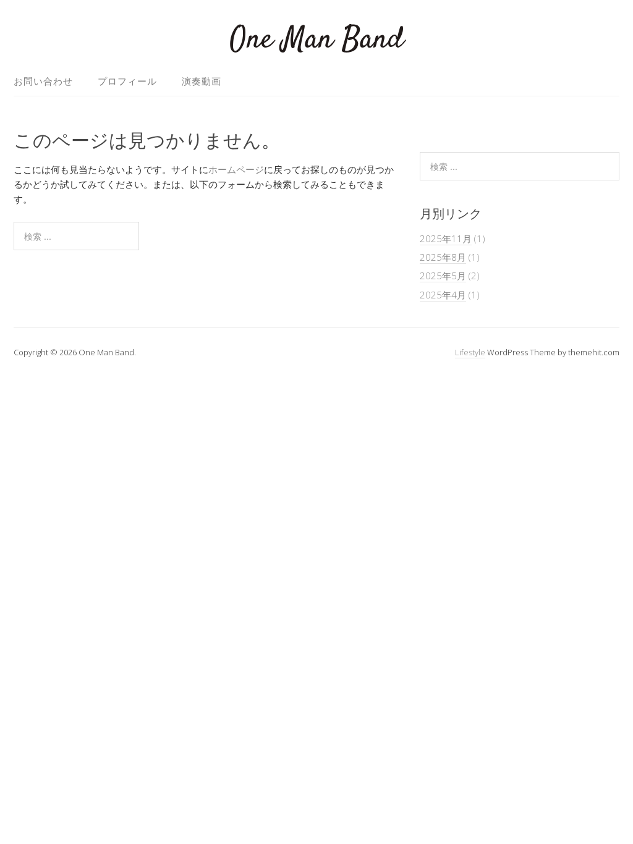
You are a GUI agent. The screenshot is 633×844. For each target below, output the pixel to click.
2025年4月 (443, 295)
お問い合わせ (43, 81)
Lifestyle (470, 352)
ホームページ (236, 169)
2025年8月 (443, 257)
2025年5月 (443, 275)
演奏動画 (201, 81)
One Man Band (317, 40)
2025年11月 (446, 238)
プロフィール (127, 81)
